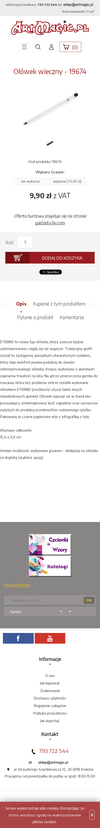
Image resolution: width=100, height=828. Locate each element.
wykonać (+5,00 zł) (67, 181)
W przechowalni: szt (78, 11)
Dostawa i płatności (50, 698)
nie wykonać (30, 181)
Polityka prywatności (50, 713)
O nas (50, 675)
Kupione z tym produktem (59, 304)
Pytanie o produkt (35, 317)
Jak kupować (50, 683)
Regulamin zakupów (50, 705)
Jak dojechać (50, 720)
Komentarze (72, 317)
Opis (21, 304)
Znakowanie (50, 690)
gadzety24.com (50, 222)
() (75, 47)
